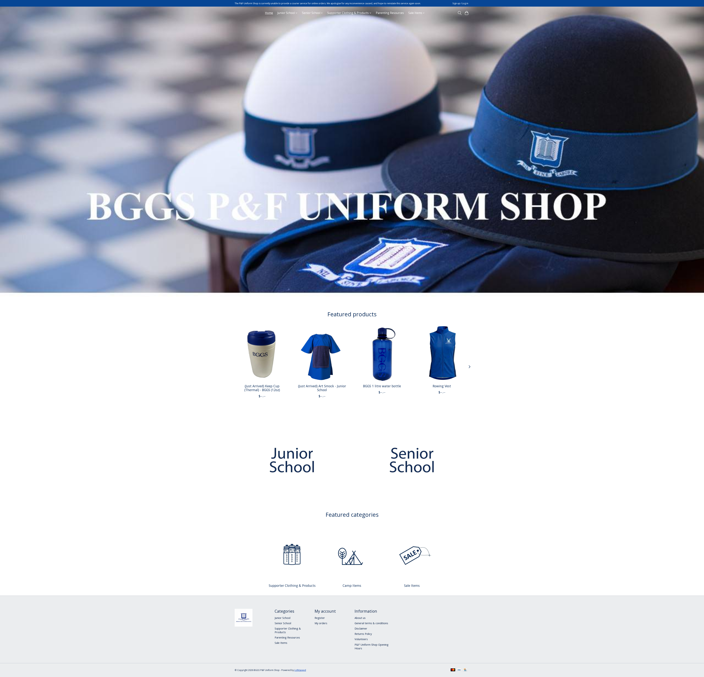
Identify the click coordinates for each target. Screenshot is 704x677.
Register (320, 618)
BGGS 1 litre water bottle (382, 386)
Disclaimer (361, 628)
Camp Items (352, 585)
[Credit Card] (465, 670)
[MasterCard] (453, 670)
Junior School (282, 618)
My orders (321, 623)
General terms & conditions (371, 623)
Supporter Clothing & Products (292, 585)
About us (360, 618)
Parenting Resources (390, 13)
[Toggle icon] (459, 13)
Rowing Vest (442, 386)
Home (269, 13)
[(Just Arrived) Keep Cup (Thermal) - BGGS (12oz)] (262, 353)
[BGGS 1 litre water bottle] (382, 353)
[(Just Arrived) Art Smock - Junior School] (322, 353)
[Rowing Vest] (442, 353)
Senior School (283, 623)
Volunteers (361, 639)
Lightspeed (300, 670)
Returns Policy (363, 634)
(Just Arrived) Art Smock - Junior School (322, 388)
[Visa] (459, 670)
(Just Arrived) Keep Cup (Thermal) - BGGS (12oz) (262, 388)
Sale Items (412, 585)
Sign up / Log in (460, 3)
